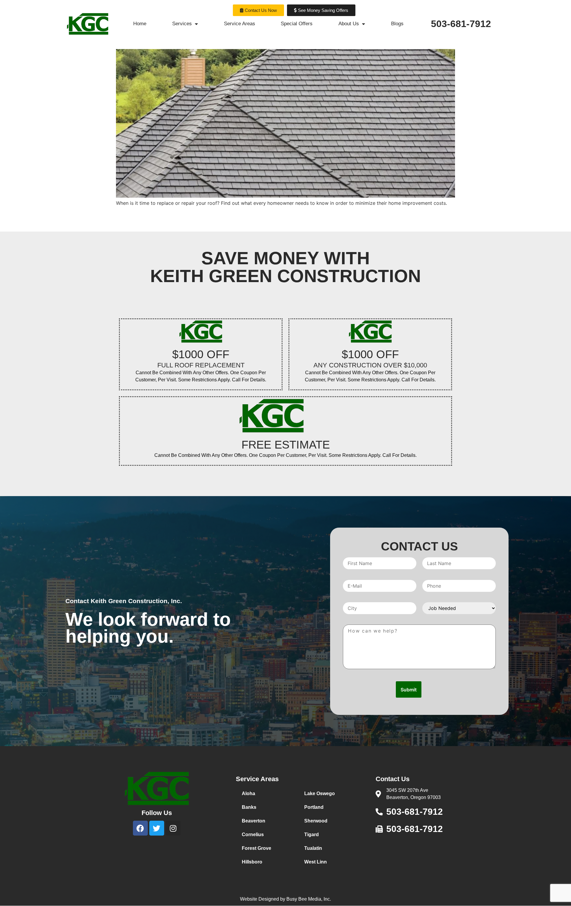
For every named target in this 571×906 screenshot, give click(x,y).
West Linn (315, 861)
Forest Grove (256, 848)
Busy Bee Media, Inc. (308, 899)
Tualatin (313, 848)
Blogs (397, 23)
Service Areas (239, 23)
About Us (348, 23)
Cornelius (253, 834)
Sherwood (315, 820)
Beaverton (253, 820)
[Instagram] (173, 828)
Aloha (248, 793)
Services (182, 23)
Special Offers (297, 23)
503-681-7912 (461, 23)
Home (139, 23)
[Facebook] (140, 828)
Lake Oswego (319, 793)
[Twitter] (156, 828)
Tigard (311, 834)
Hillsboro (252, 861)
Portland (314, 807)
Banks (249, 807)
